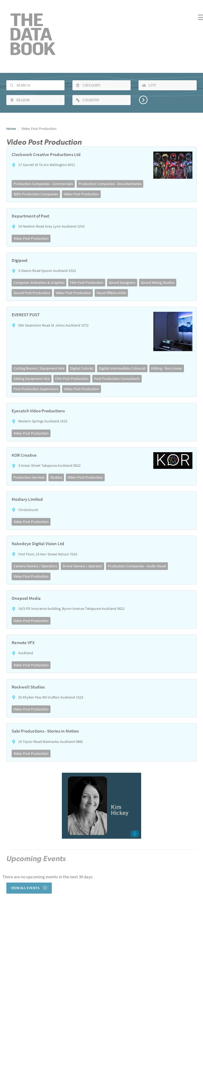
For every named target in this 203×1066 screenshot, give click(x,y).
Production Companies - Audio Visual (137, 566)
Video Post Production (81, 194)
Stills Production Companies (35, 194)
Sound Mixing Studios (157, 282)
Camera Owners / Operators (35, 566)
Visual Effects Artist (111, 292)
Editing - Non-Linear (166, 368)
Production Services (29, 477)
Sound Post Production (31, 292)
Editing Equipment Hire (31, 378)
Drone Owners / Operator (82, 566)
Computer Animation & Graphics (38, 282)
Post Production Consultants (117, 378)
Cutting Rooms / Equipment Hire (38, 368)
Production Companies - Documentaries (110, 183)
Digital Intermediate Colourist (122, 368)
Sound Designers (122, 282)
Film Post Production (86, 282)
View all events (25, 887)
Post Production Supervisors (35, 389)
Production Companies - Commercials (43, 183)
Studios (56, 477)
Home (11, 128)
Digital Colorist (81, 368)
